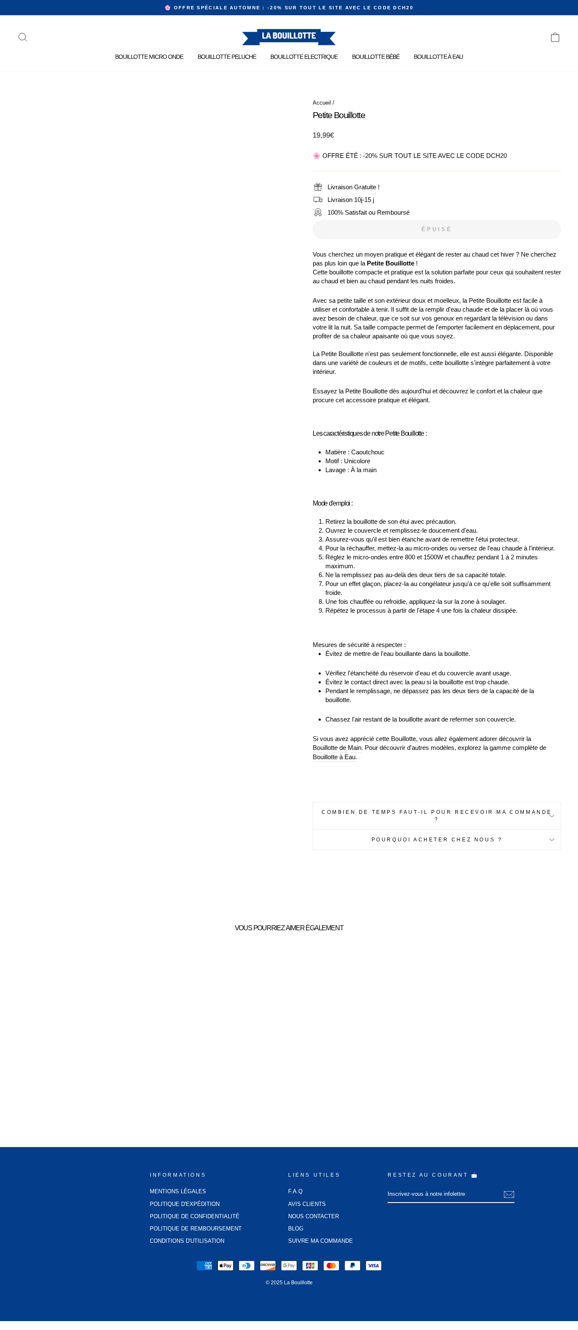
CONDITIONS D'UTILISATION (187, 1241)
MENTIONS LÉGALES (178, 1191)
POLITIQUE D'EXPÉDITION (185, 1204)
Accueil (322, 103)
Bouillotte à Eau (334, 756)
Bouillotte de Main (337, 747)
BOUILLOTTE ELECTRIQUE (304, 56)
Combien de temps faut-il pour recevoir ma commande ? (437, 815)
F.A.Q (295, 1191)
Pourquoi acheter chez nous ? (437, 840)
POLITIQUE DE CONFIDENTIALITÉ (194, 1216)
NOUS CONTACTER (313, 1216)
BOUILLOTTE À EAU (438, 56)
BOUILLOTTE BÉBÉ (375, 56)
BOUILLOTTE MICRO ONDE (149, 56)
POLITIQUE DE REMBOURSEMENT (196, 1228)
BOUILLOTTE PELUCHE (227, 56)
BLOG (295, 1228)
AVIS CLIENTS (307, 1204)
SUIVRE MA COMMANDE (320, 1241)
